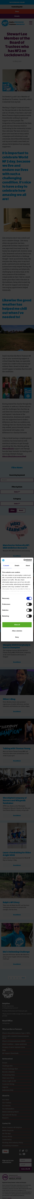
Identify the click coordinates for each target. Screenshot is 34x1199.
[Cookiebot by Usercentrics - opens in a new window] (24, 560)
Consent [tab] (6, 565)
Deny (17, 637)
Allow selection (17, 631)
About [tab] (28, 565)
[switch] (29, 604)
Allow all (17, 624)
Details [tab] (17, 565)
